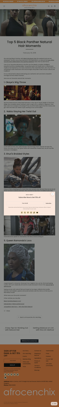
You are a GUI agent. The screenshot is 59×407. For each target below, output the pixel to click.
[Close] (52, 194)
